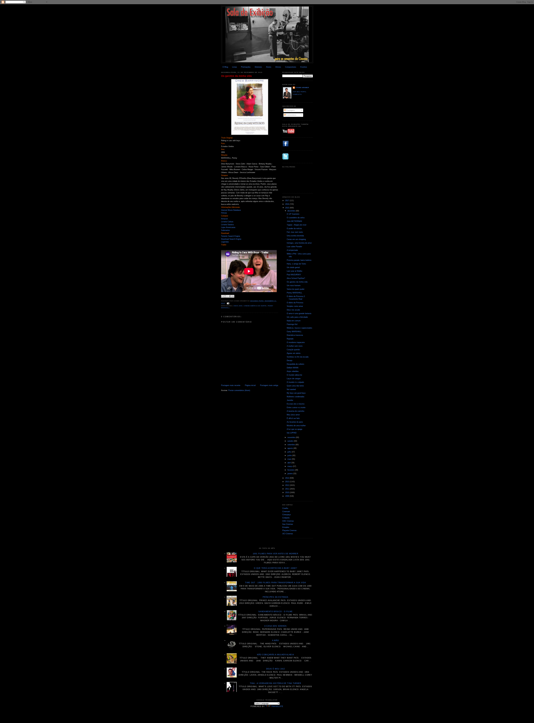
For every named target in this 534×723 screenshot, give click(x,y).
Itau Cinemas (287, 524)
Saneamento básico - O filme (275, 611)
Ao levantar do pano (295, 422)
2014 (287, 478)
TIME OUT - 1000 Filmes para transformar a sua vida (275, 583)
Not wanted (291, 389)
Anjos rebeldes (293, 371)
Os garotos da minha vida (236, 76)
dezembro (291, 211)
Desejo (289, 360)
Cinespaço (286, 515)
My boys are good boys (296, 393)
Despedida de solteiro (295, 364)
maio (289, 459)
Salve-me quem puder (295, 289)
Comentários (291, 115)
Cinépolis (286, 518)
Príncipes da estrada (275, 597)
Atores (268, 67)
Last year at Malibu (294, 271)
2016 (287, 204)
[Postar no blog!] (225, 296)
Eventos (303, 67)
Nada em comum (294, 321)
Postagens (290, 110)
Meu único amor (293, 415)
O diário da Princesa (295, 303)
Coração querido (293, 350)
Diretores (258, 67)
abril (289, 463)
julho (289, 452)
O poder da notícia (294, 228)
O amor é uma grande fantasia (299, 313)
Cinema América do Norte (255, 306)
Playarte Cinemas (289, 530)
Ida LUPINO (291, 433)
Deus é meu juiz (275, 669)
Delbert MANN (292, 368)
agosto (290, 448)
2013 (287, 482)
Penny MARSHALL (294, 293)
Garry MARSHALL (294, 331)
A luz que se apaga (294, 429)
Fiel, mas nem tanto (295, 232)
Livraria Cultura (227, 222)
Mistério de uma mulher (296, 426)
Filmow (224, 213)
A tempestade (292, 250)
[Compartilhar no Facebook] (230, 296)
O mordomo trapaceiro (296, 342)
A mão (275, 640)
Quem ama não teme (295, 386)
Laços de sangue (294, 378)
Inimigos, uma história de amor (299, 243)
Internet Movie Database (231, 210)
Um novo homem (294, 285)
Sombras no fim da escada (297, 357)
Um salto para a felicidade (297, 317)
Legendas (225, 242)
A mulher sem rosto (294, 346)
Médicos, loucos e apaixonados (299, 328)
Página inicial (250, 385)
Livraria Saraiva (227, 225)
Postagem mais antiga (269, 385)
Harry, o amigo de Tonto (296, 264)
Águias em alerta (293, 353)
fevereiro (291, 470)
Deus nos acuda (293, 310)
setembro (291, 445)
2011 (287, 489)
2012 (287, 485)
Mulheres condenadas (295, 397)
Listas (234, 67)
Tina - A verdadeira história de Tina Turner (275, 683)
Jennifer (290, 400)
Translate (277, 706)
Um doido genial (293, 267)
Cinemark (286, 511)
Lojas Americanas (228, 227)
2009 (287, 496)
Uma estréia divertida (295, 236)
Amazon (224, 219)
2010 (287, 492)
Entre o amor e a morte (296, 407)
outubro (290, 441)
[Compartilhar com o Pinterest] (233, 296)
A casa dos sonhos (275, 626)
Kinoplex (285, 527)
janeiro (290, 473)
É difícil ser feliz (293, 418)
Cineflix (285, 508)
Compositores (290, 67)
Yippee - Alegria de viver (296, 225)
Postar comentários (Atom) (239, 390)
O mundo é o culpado (295, 382)
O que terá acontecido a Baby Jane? (275, 568)
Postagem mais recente (230, 385)
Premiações (246, 67)
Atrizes (278, 67)
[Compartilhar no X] (227, 296)
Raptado (290, 339)
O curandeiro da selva (295, 218)
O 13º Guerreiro (293, 214)
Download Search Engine (231, 239)
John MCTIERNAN (294, 221)
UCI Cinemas (287, 534)
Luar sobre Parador (294, 246)
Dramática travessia (295, 335)
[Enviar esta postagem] (228, 303)
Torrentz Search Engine (230, 236)
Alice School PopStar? (296, 278)
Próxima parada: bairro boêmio (299, 260)
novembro (291, 437)
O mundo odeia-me (294, 375)
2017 (287, 200)
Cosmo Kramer (302, 87)
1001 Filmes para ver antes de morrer (275, 554)
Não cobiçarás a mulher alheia (275, 655)
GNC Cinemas (288, 521)
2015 (287, 208)
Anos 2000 (238, 306)
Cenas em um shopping (296, 239)
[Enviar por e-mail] (222, 296)
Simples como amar (295, 306)
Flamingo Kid (292, 324)
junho (289, 455)
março (290, 466)
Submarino (225, 230)
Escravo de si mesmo (295, 404)
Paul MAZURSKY (294, 275)
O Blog (225, 67)
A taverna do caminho (295, 411)
